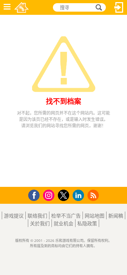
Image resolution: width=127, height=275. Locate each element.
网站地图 (94, 215)
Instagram (49, 195)
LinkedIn (79, 195)
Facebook (36, 194)
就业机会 (63, 223)
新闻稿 (115, 215)
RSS (94, 195)
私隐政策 (87, 223)
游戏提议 (14, 215)
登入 (118, 7)
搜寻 (98, 7)
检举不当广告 (66, 215)
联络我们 (37, 215)
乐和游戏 (21, 7)
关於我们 (40, 223)
